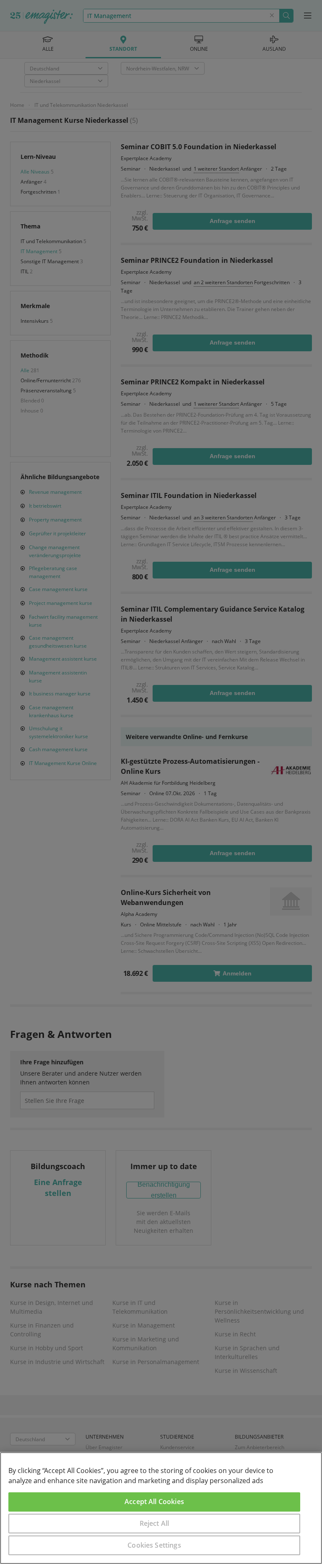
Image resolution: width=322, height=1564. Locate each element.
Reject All (154, 1523)
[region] (161, 1508)
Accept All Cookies (154, 1501)
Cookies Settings (154, 1545)
